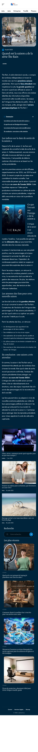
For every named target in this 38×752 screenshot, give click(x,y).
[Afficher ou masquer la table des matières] (23, 117)
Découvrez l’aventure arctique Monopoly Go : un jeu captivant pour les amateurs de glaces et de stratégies (18, 651)
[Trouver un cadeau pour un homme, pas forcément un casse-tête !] (19, 472)
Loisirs (5, 63)
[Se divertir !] (14, 4)
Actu (3, 490)
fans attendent (26, 83)
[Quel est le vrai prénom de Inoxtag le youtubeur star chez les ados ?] (19, 557)
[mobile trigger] (3, 4)
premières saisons (25, 81)
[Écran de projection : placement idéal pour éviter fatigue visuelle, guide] (19, 669)
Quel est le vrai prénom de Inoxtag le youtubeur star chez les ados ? (14, 576)
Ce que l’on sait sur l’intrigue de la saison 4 (16, 124)
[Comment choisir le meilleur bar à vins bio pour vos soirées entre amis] (19, 594)
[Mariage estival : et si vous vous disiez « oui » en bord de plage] (19, 504)
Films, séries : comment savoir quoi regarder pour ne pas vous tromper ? (19, 454)
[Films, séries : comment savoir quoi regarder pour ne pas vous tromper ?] (19, 440)
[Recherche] (34, 4)
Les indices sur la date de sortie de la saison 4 (16, 121)
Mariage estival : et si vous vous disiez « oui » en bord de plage (18, 519)
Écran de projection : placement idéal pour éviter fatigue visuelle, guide (16, 689)
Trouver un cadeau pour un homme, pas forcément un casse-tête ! (19, 487)
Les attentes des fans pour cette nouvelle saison (17, 128)
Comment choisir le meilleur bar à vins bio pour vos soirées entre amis (16, 613)
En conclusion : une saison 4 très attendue (16, 131)
